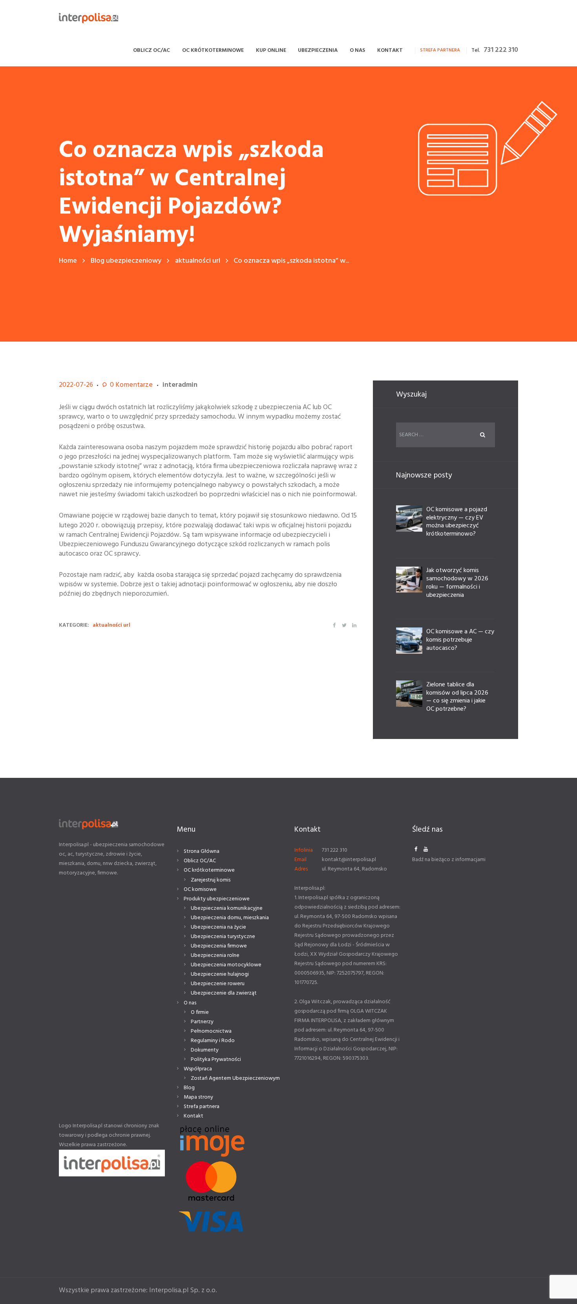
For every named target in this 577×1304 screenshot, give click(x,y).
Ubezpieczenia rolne (215, 955)
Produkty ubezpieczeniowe (217, 898)
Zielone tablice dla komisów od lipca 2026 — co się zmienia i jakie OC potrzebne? (457, 697)
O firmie (200, 1012)
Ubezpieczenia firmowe (219, 946)
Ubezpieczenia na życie (218, 927)
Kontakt (193, 1116)
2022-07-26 (76, 385)
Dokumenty (205, 1050)
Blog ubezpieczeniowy (126, 261)
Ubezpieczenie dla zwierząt (224, 993)
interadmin (180, 385)
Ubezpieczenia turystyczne (223, 936)
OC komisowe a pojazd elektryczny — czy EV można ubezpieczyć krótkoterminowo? (456, 522)
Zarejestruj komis (210, 880)
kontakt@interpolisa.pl (349, 859)
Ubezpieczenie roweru (218, 983)
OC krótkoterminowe (209, 870)
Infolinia (303, 850)
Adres (301, 869)
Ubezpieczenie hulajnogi (220, 974)
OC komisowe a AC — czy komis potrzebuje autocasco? (460, 640)
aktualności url (197, 261)
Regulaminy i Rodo (213, 1040)
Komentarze (131, 385)
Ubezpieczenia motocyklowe (226, 964)
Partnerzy (202, 1021)
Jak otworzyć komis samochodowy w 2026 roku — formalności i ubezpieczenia (457, 582)
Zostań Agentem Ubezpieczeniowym (235, 1078)
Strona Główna (201, 851)
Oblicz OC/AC (200, 860)
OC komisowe (200, 889)
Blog (189, 1087)
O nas (190, 1003)
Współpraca (198, 1069)
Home (68, 261)
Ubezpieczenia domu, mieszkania (230, 917)
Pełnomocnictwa (211, 1031)
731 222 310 (501, 50)
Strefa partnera (201, 1106)
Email (300, 859)
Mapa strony (198, 1097)
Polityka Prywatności (216, 1059)
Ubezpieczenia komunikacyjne (227, 908)
